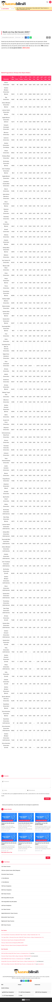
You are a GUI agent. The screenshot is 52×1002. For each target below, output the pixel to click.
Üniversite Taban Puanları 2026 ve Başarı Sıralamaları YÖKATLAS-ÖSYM (16, 956)
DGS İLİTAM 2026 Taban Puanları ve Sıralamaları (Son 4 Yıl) (13, 958)
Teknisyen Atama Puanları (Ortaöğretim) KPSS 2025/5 (12, 942)
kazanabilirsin (41, 964)
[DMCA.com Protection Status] (26, 999)
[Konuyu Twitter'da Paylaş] (28, 37)
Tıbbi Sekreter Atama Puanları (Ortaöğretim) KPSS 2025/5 (13, 940)
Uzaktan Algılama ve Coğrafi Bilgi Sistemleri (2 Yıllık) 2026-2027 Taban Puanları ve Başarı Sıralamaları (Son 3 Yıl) (33, 8)
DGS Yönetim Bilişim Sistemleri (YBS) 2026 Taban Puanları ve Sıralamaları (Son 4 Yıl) (18, 964)
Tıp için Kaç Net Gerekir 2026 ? (25, 823)
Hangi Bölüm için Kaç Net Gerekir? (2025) (41, 823)
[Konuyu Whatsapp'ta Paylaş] (31, 37)
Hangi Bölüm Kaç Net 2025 (8, 37)
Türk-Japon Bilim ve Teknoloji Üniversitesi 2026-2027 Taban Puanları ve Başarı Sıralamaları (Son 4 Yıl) (22, 937)
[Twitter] (24, 981)
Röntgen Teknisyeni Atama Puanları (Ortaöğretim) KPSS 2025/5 (14, 945)
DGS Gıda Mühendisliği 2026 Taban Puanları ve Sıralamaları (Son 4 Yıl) (15, 953)
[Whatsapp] (26, 981)
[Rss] (31, 981)
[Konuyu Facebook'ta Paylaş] (26, 37)
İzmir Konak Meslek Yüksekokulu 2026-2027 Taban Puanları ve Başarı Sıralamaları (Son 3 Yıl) (20, 934)
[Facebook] (21, 981)
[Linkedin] (28, 981)
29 (42, 830)
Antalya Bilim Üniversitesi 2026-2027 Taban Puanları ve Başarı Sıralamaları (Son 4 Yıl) (19, 961)
